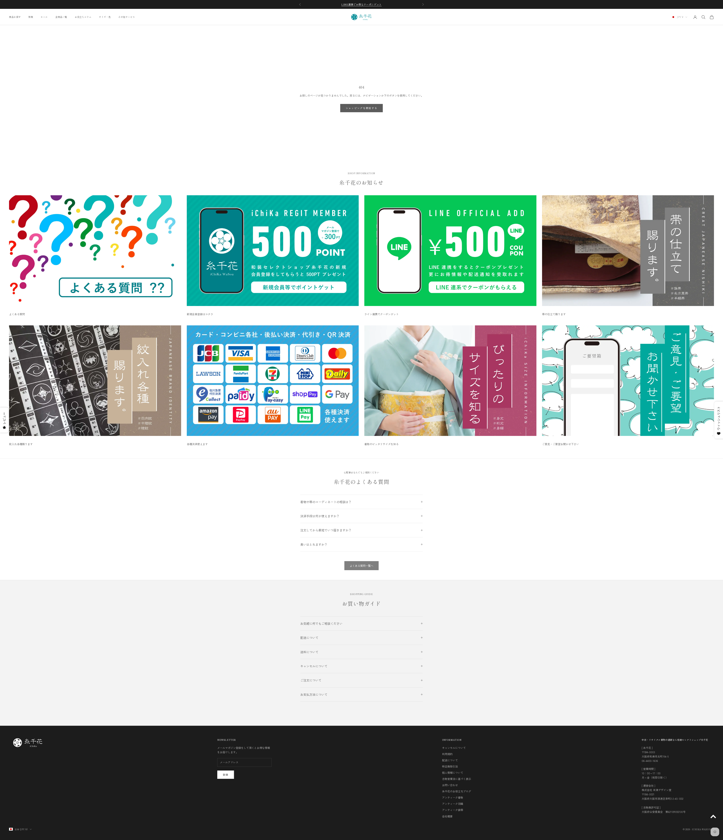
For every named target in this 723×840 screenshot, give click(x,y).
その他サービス (126, 16)
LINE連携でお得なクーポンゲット (361, 4)
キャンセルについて (454, 748)
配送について (450, 760)
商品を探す (15, 16)
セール (44, 16)
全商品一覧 (61, 16)
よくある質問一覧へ (361, 566)
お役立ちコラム (83, 16)
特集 (30, 16)
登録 (226, 774)
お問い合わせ (450, 785)
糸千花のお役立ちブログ (456, 791)
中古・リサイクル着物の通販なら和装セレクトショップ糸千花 (675, 739)
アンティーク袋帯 (452, 810)
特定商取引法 (450, 766)
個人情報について (452, 772)
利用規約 (447, 754)
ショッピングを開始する (362, 108)
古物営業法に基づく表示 (456, 779)
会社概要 (447, 816)
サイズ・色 (105, 16)
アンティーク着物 (452, 797)
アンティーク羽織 (452, 804)
